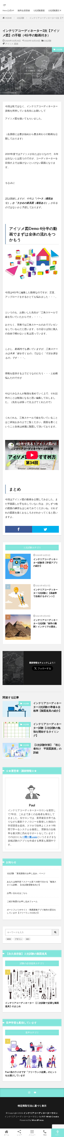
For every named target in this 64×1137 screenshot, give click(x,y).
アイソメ (9, 43)
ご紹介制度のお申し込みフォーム (22, 901)
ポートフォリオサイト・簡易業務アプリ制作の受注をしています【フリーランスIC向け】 (31, 911)
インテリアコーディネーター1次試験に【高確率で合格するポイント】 (45, 593)
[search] (55, 932)
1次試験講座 (39, 10)
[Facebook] (18, 529)
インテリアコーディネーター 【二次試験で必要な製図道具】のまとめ (32, 1004)
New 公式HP (8, 10)
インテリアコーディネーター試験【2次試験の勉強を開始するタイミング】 (47, 729)
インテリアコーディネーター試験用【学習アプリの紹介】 (45, 562)
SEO (27, 939)
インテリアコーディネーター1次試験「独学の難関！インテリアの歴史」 (45, 623)
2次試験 (20, 18)
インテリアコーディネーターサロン (41, 1113)
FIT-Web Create (50, 1116)
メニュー (32, 1135)
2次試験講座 (54, 10)
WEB (9, 939)
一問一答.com (29, 836)
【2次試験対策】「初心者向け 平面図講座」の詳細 (47, 748)
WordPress (38, 1120)
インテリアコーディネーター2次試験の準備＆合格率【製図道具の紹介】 (47, 706)
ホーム (6, 1135)
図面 (16, 43)
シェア (19, 1135)
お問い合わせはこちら (17, 893)
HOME (8, 18)
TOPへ (57, 1135)
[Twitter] (45, 529)
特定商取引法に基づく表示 (32, 1105)
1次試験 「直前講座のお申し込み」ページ (26, 873)
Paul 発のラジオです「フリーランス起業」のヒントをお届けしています (31, 1074)
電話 (45, 1135)
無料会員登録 (24, 10)
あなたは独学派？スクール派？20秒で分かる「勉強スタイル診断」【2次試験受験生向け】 (31, 883)
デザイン (18, 939)
